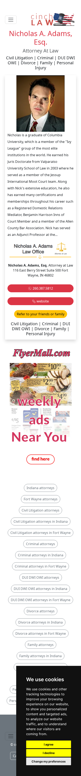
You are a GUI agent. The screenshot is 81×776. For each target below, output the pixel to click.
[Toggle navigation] (11, 20)
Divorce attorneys (41, 611)
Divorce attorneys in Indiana (40, 622)
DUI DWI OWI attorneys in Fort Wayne (40, 600)
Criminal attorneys (40, 544)
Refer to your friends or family (40, 314)
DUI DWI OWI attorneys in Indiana (40, 588)
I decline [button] (49, 753)
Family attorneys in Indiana (40, 656)
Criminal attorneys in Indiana (40, 555)
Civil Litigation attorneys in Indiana (41, 521)
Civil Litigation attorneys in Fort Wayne (40, 532)
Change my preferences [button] (49, 761)
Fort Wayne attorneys (41, 499)
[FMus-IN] (40, 406)
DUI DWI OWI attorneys (40, 577)
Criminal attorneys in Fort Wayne (40, 566)
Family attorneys (41, 644)
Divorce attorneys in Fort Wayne (40, 633)
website (43, 301)
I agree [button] (48, 744)
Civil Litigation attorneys (40, 510)
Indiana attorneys (40, 488)
